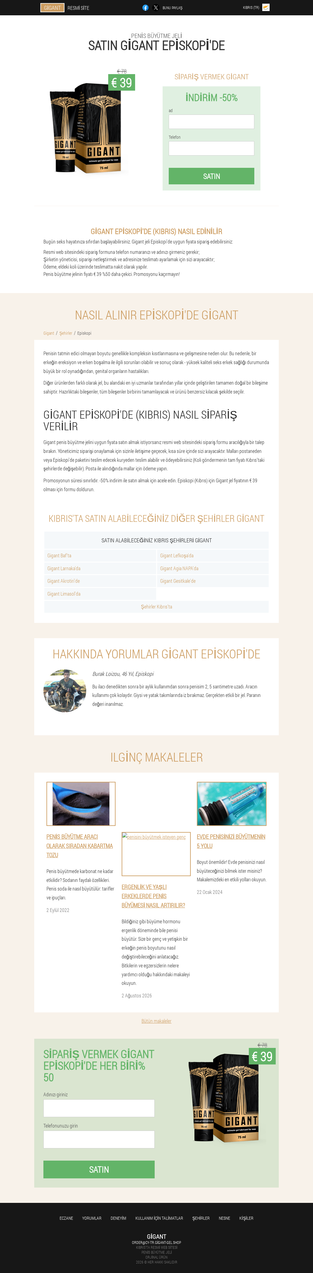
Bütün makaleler (156, 1021)
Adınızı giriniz (55, 1094)
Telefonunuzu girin (60, 1125)
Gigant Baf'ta (59, 555)
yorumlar (91, 1218)
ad (171, 110)
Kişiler (246, 1218)
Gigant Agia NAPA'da (179, 568)
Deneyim (118, 1218)
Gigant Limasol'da (63, 593)
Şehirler (201, 1218)
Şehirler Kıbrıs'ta (156, 606)
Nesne (224, 1218)
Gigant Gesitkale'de (178, 581)
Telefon (175, 137)
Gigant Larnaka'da (63, 568)
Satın (211, 176)
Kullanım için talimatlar (159, 1218)
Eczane (66, 1218)
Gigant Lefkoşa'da (176, 555)
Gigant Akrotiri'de (63, 581)
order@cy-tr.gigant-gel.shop (156, 1242)
